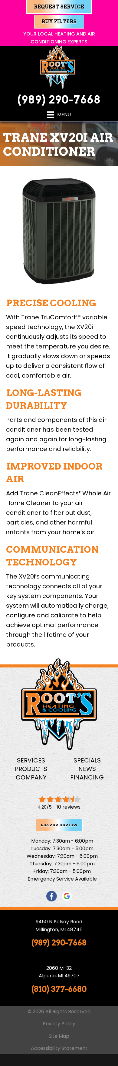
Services (31, 760)
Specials (87, 760)
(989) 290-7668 (59, 99)
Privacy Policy (59, 1023)
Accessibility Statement (59, 1048)
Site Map (59, 1036)
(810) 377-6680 (59, 989)
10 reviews (68, 806)
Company (31, 777)
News (87, 769)
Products (31, 769)
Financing (87, 777)
